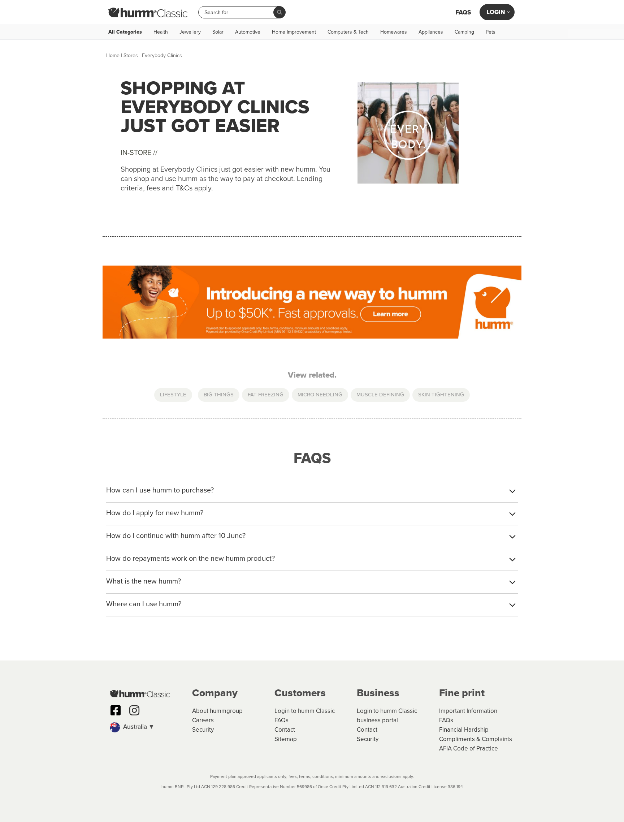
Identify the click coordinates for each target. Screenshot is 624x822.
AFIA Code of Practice (468, 748)
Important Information (468, 710)
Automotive (247, 32)
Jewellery (190, 32)
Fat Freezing (265, 395)
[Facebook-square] (115, 710)
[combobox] (238, 12)
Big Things (219, 395)
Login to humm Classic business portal (387, 715)
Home (113, 55)
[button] (147, 727)
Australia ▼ (138, 726)
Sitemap (285, 739)
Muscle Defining (380, 395)
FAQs (463, 12)
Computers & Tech (348, 32)
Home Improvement (294, 32)
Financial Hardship (464, 729)
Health (160, 32)
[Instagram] (134, 710)
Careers (203, 720)
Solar (218, 32)
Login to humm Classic (304, 710)
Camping (464, 32)
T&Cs (184, 187)
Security (203, 729)
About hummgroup (217, 710)
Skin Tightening (441, 395)
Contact (284, 729)
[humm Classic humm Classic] (147, 12)
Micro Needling (320, 395)
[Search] (279, 12)
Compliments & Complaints (475, 739)
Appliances (431, 32)
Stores (131, 55)
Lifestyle (173, 395)
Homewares (393, 32)
